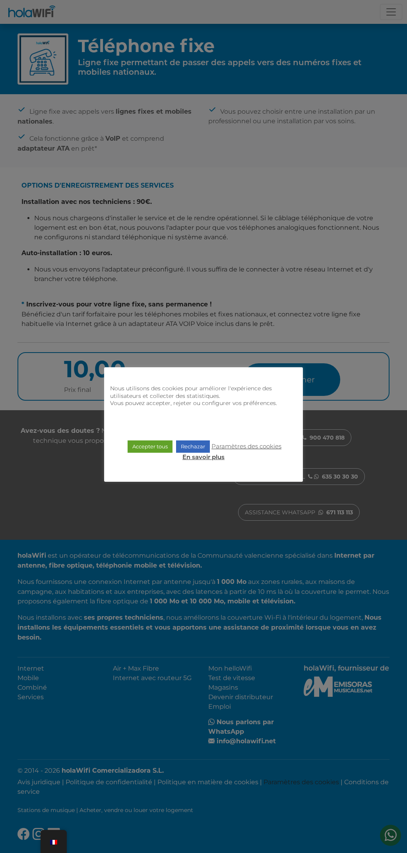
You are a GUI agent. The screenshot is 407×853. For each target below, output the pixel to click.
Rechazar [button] (193, 446)
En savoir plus (203, 458)
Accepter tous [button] (150, 446)
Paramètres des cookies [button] (246, 446)
